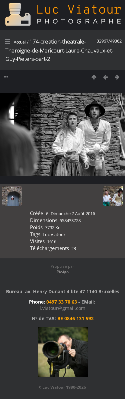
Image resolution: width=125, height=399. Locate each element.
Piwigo (63, 272)
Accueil (20, 42)
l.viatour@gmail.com (62, 308)
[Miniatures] (94, 77)
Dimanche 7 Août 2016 (73, 213)
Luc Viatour (54, 234)
